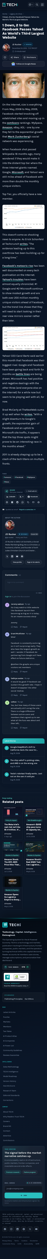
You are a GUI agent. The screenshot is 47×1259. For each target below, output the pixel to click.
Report (25, 627)
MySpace (31, 477)
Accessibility (28, 1244)
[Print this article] (38, 502)
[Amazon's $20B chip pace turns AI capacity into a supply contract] (34, 811)
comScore (13, 122)
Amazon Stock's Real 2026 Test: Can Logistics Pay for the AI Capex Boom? (33, 864)
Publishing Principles (14, 999)
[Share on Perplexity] (12, 502)
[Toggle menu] (42, 4)
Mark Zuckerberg (19, 136)
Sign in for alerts (33, 562)
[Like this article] (5, 57)
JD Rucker (16, 44)
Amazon (7, 127)
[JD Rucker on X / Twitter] (7, 556)
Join (25, 1195)
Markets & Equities (12, 855)
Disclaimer (34, 1241)
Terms (16, 1241)
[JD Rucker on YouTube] (17, 556)
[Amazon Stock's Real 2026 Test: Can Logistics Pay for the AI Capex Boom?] (34, 846)
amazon (7, 477)
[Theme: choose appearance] (31, 4)
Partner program (30, 1172)
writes (24, 243)
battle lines (23, 374)
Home (4, 14)
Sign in (8, 596)
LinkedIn (12, 497)
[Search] (37, 4)
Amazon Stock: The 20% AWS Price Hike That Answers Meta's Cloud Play (11, 864)
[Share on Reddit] (17, 502)
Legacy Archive (16, 14)
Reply (16, 627)
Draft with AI (32, 491)
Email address (10, 1183)
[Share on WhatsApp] (22, 502)
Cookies (24, 1241)
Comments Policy (8, 1244)
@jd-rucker (9, 537)
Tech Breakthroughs (34, 820)
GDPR (37, 1244)
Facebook (19, 477)
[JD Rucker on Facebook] (22, 556)
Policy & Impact (11, 820)
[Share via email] (33, 502)
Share (16, 57)
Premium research (12, 1172)
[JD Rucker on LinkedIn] (12, 556)
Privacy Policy (7, 1241)
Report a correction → (27, 509)
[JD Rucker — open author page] (6, 48)
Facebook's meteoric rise (17, 265)
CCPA (19, 1244)
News (6, 482)
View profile (17, 562)
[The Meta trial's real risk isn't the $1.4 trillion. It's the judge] (12, 811)
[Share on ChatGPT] (7, 502)
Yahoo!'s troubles (13, 279)
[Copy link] (28, 502)
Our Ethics (29, 999)
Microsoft (18, 172)
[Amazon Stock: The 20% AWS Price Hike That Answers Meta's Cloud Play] (12, 846)
